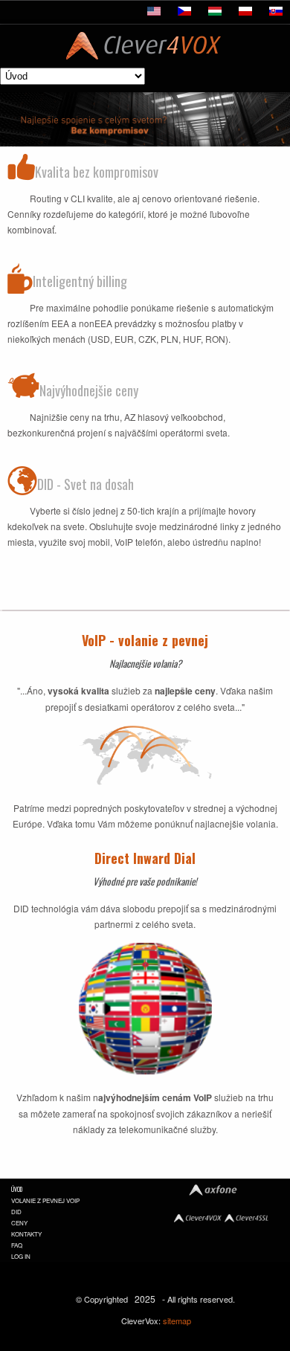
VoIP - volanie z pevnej (145, 640)
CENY (19, 1223)
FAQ (16, 1245)
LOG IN (20, 1256)
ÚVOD (16, 1188)
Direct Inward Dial (145, 858)
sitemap (177, 1320)
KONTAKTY (26, 1234)
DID (16, 1211)
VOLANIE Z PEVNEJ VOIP (45, 1200)
